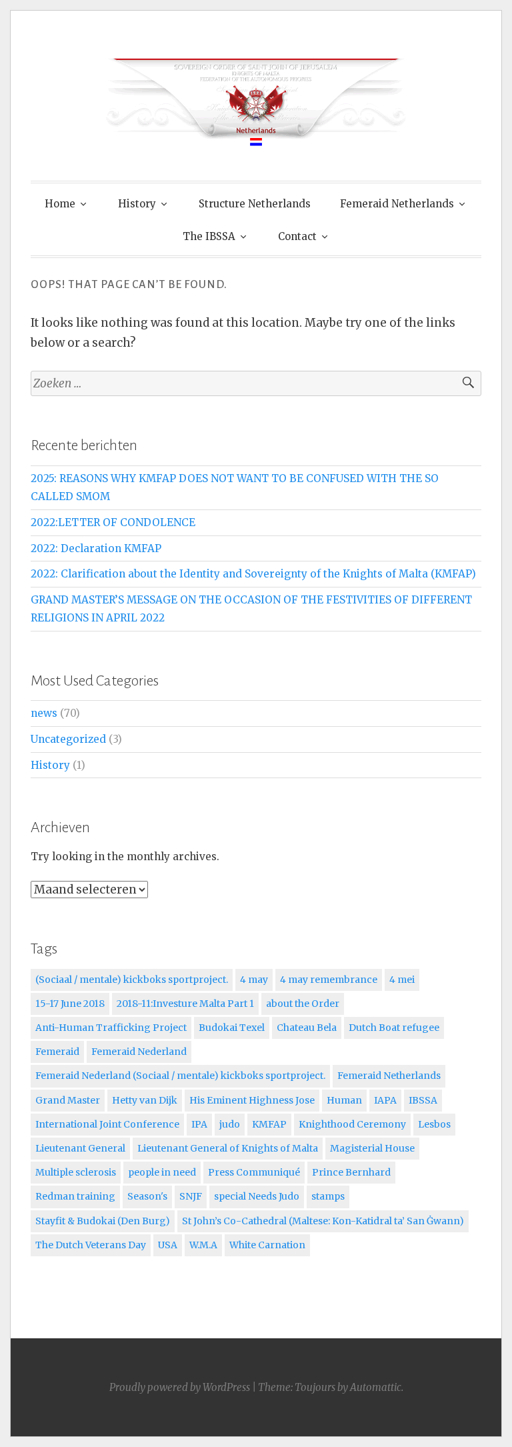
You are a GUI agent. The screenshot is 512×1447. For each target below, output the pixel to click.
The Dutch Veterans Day (90, 1245)
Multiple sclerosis (75, 1172)
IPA (199, 1124)
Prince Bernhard (351, 1172)
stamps (328, 1196)
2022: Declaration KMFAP (96, 548)
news (44, 713)
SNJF (190, 1196)
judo (229, 1124)
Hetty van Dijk (144, 1100)
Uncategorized (68, 739)
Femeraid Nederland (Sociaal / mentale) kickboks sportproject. (180, 1076)
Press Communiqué (254, 1172)
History (137, 203)
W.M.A (203, 1245)
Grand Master (67, 1100)
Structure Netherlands (255, 203)
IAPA (385, 1100)
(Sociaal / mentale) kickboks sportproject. (131, 980)
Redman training (75, 1196)
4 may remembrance (328, 980)
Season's (147, 1196)
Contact (297, 236)
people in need (162, 1172)
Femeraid (57, 1052)
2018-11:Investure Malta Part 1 (185, 1004)
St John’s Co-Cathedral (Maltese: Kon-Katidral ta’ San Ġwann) (323, 1221)
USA (167, 1245)
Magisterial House (372, 1148)
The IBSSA (209, 236)
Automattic (375, 1387)
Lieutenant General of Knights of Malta (227, 1148)
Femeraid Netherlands (397, 203)
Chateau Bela (307, 1028)
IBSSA (423, 1100)
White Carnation (267, 1245)
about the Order (302, 1004)
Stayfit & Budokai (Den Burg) (102, 1221)
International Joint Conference (107, 1124)
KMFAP (269, 1124)
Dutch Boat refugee (394, 1028)
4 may (254, 980)
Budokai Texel (232, 1028)
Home (60, 203)
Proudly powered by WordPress (179, 1387)
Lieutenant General (80, 1148)
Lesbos (434, 1124)
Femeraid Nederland (139, 1052)
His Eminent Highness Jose (252, 1100)
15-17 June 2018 (70, 1004)
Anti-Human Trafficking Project (111, 1028)
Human (344, 1100)
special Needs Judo (256, 1196)
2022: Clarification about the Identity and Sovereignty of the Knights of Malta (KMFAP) (253, 573)
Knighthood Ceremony (352, 1124)
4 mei (402, 980)
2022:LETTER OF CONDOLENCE (113, 522)
